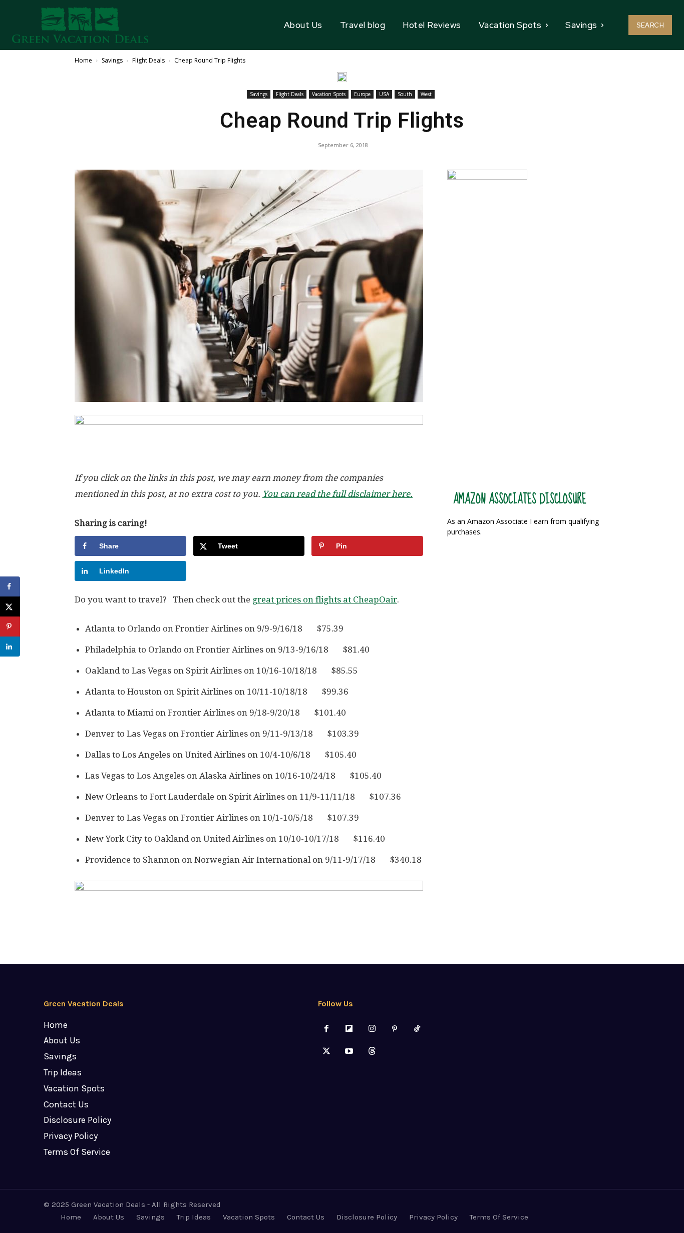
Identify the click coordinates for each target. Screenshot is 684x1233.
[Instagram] (372, 1029)
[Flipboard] (349, 1029)
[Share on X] (10, 606)
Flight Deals (148, 60)
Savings (112, 60)
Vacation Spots (329, 94)
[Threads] (372, 1051)
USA (384, 94)
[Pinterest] (394, 1029)
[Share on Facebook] (10, 586)
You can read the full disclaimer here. (337, 494)
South (405, 94)
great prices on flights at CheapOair (324, 599)
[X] (326, 1051)
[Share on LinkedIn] (10, 647)
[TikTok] (417, 1029)
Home (83, 60)
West (426, 94)
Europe (362, 94)
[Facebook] (326, 1029)
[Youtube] (349, 1051)
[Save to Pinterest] (10, 626)
